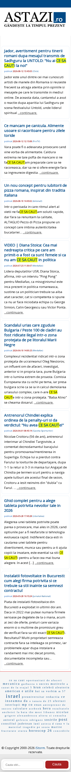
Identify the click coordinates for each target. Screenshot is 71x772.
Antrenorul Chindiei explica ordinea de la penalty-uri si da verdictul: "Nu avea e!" (34, 420)
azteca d (47, 723)
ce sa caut (17, 680)
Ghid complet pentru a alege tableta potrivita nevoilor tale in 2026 (32, 505)
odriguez (36, 719)
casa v (60, 723)
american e (14, 691)
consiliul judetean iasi (20, 723)
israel (13, 696)
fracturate (9, 730)
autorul (9, 719)
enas (38, 704)
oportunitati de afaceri (44, 680)
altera (43, 715)
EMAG (35, 675)
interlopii (13, 704)
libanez (49, 712)
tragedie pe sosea (36, 727)
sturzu (23, 730)
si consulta (57, 715)
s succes (42, 683)
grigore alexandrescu (21, 715)
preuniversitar (33, 696)
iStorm (40, 748)
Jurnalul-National (41, 596)
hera (47, 708)
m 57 (62, 691)
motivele (58, 683)
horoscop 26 (40, 730)
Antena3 (37, 201)
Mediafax (37, 265)
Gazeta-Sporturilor (42, 430)
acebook (35, 708)
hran (37, 687)
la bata (22, 712)
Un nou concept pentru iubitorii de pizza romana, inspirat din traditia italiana (35, 190)
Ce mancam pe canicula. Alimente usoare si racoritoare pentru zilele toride (34, 130)
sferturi (59, 700)
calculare (20, 708)
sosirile (50, 719)
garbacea (28, 683)
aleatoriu (62, 687)
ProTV (36, 141)
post (63, 719)
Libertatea (38, 516)
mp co (27, 704)
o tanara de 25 (40, 701)
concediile (61, 730)
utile (29, 691)
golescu (22, 719)
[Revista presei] (34, 27)
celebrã (48, 687)
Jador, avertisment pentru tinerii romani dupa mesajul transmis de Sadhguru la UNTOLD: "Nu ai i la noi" (35, 58)
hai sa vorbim (46, 691)
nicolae (62, 712)
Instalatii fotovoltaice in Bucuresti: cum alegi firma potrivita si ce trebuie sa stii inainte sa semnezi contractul (34, 583)
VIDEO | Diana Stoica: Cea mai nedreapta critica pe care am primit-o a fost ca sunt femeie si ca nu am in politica (35, 252)
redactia (53, 696)
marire (56, 726)
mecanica (11, 684)
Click (35, 71)
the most (35, 712)
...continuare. (27, 113)
